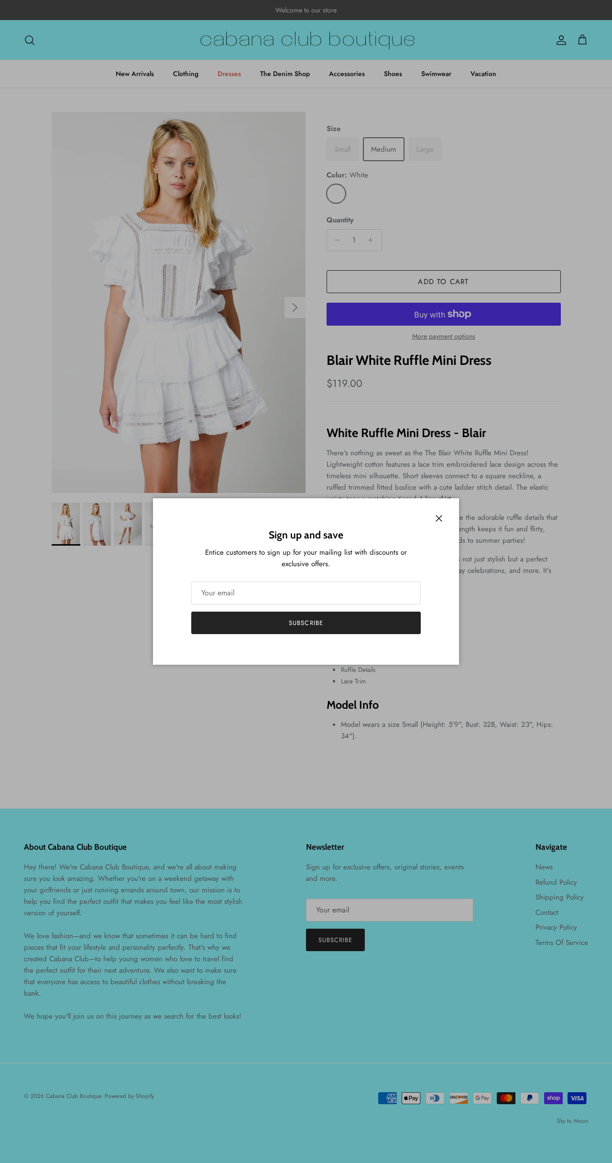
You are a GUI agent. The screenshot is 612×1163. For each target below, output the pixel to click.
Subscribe (306, 622)
